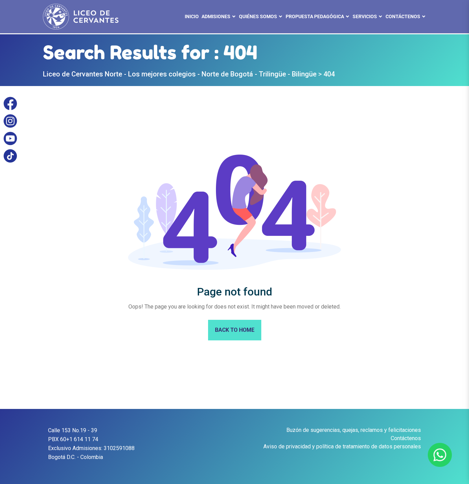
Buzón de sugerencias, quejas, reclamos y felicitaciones (353, 430)
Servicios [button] (365, 16)
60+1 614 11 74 (79, 439)
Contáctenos (406, 438)
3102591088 (119, 448)
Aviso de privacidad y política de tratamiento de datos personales (342, 446)
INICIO (192, 16)
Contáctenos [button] (403, 16)
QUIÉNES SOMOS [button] (258, 16)
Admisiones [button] (216, 16)
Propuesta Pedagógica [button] (315, 16)
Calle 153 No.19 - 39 (72, 430)
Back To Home (234, 330)
